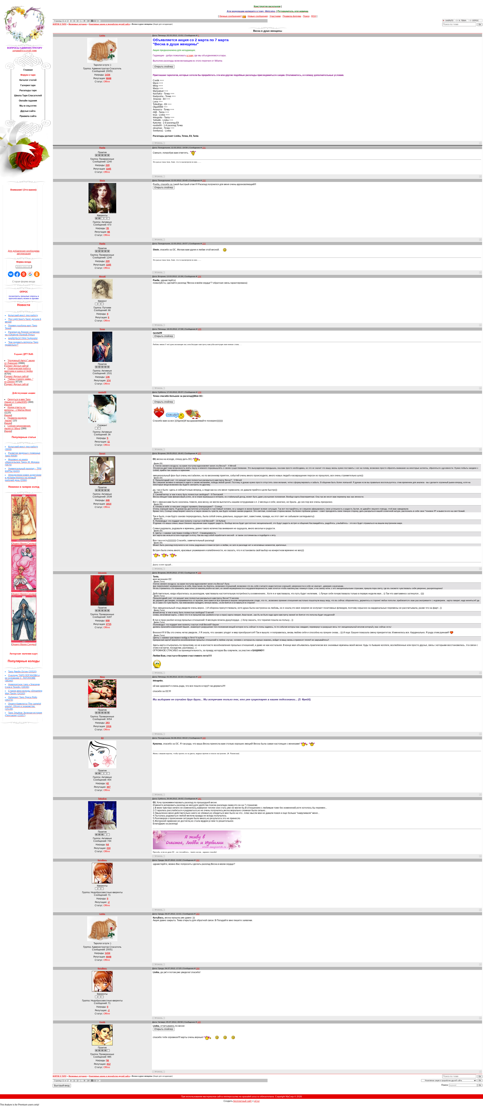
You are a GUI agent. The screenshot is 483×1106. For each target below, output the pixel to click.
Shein (102, 180)
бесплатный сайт (242, 1101)
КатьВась (102, 860)
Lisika (102, 35)
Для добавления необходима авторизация (23, 252)
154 (199, 276)
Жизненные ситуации (77, 24)
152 (204, 180)
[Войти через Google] (30, 274)
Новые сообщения (258, 16)
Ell (102, 738)
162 (197, 860)
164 (197, 968)
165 (199, 1022)
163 (197, 914)
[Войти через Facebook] (17, 274)
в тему (190, 55)
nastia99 (102, 392)
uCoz (257, 1101)
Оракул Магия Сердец (24, 543)
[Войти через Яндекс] (23, 274)
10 (88, 21)
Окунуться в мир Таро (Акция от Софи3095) (17, 400)
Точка (102, 329)
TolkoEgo (102, 799)
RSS (313, 16)
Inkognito (102, 573)
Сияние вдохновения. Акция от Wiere (17, 427)
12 (95, 21)
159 (199, 677)
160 (204, 738)
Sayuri (102, 453)
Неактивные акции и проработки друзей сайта (109, 24)
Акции (8, 404)
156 (199, 392)
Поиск (306, 16)
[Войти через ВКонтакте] (11, 274)
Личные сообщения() (230, 16)
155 (199, 329)
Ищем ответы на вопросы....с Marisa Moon (17, 408)
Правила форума (292, 16)
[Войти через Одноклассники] (37, 274)
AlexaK (102, 276)
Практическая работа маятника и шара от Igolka (18, 369)
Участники (275, 16)
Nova (102, 677)
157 (199, 453)
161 (199, 799)
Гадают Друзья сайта (16, 366)
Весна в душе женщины (142, 24)
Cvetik (102, 1022)
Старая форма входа (23, 281)
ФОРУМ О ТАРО (59, 24)
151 (204, 148)
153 (204, 244)
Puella (102, 148)
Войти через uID (23, 267)
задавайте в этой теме (24, 50)
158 (199, 573)
